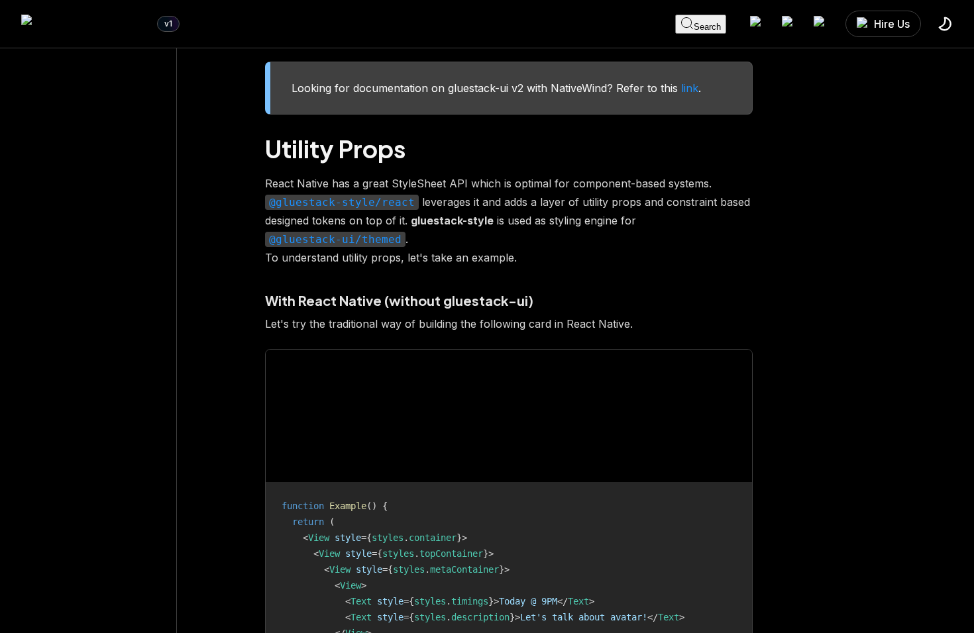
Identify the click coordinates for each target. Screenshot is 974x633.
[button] (883, 24)
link (689, 88)
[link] (82, 24)
